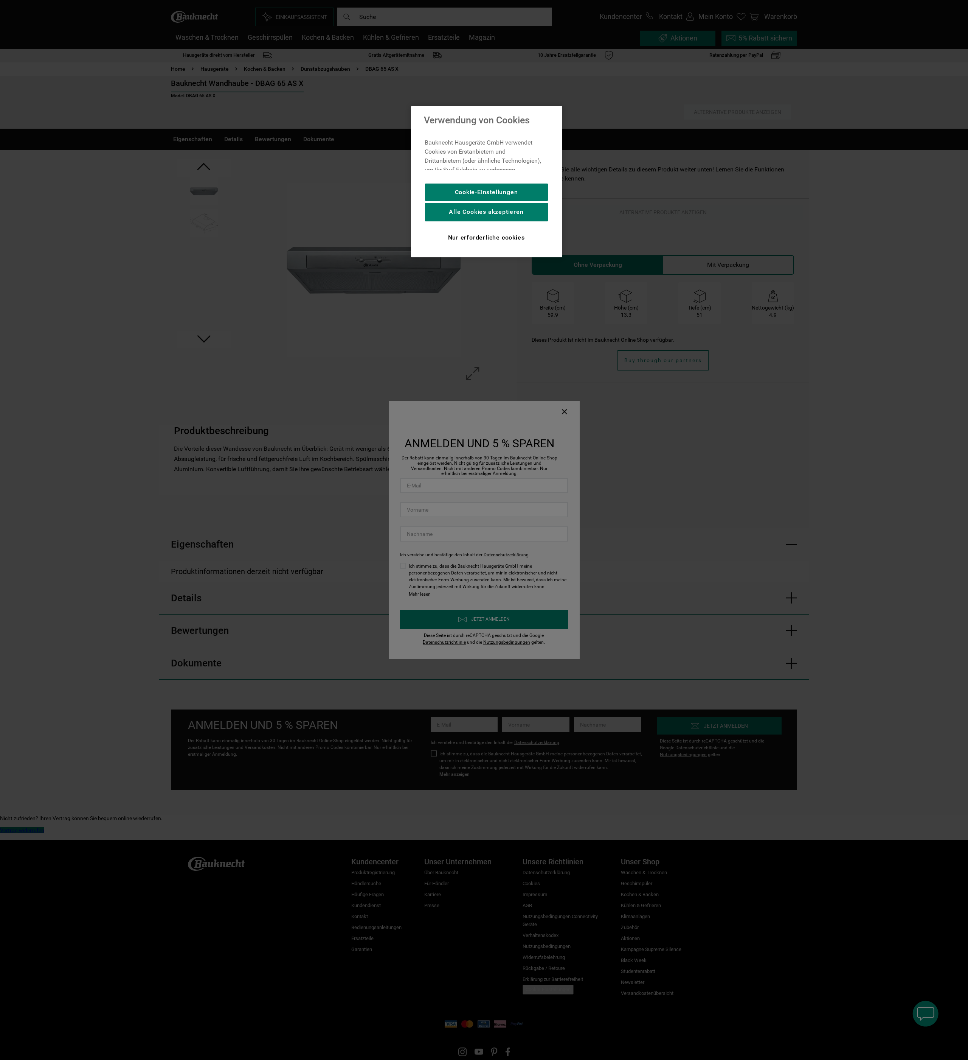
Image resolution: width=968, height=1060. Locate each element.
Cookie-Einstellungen (486, 192)
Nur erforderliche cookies (486, 237)
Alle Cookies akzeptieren (486, 211)
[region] (486, 181)
